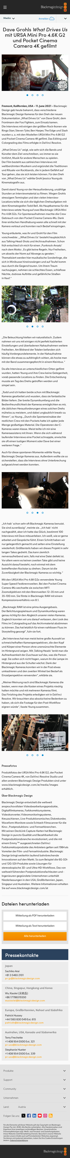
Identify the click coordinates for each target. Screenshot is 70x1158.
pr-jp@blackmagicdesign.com (22, 978)
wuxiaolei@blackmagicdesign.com (25, 1000)
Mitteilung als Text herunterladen (35, 925)
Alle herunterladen (35, 936)
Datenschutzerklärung (19, 1140)
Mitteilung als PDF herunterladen (35, 915)
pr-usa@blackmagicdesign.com (23, 1044)
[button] (27, 95)
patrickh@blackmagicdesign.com (24, 1022)
